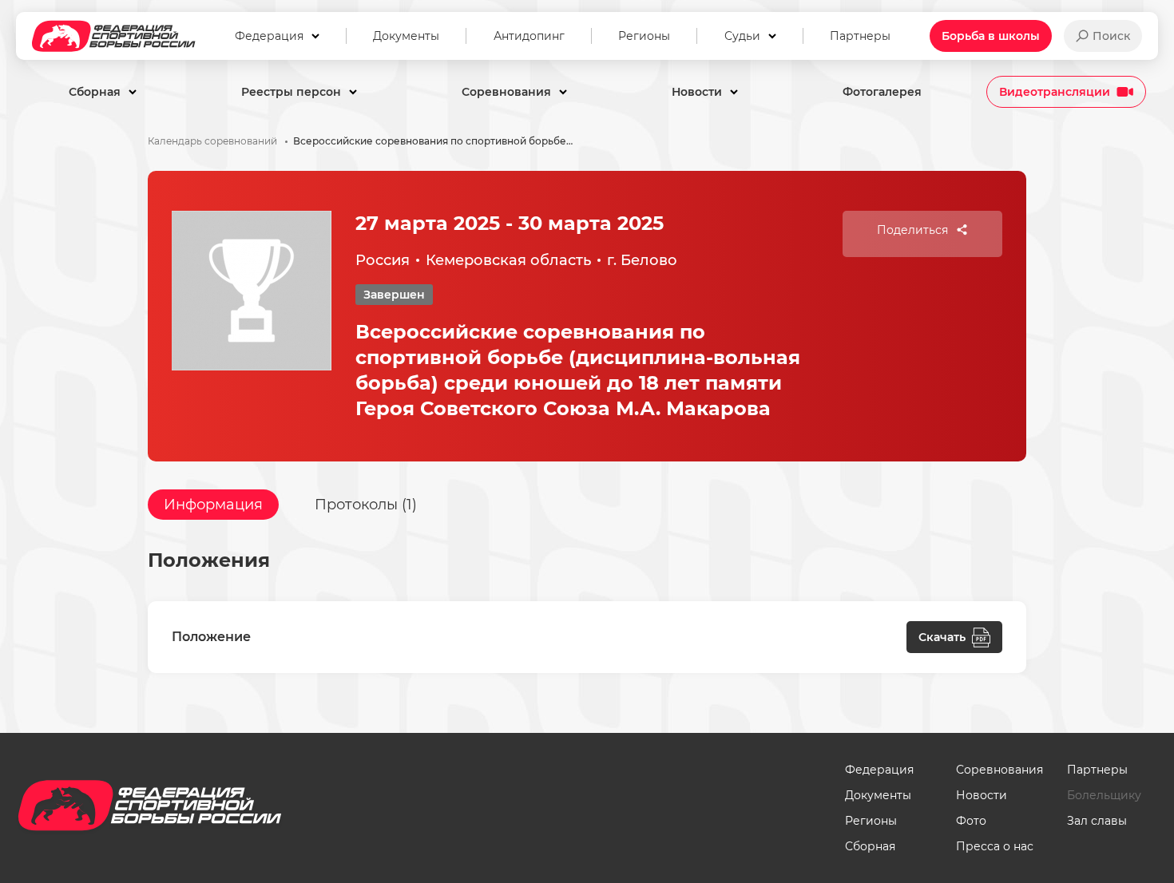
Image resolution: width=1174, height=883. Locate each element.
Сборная (870, 846)
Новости (981, 795)
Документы (878, 795)
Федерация (879, 769)
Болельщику (1104, 795)
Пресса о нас (994, 846)
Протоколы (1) (366, 504)
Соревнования (999, 769)
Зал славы (1097, 821)
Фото (971, 821)
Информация (213, 504)
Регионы (871, 821)
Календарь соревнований (212, 141)
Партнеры (1097, 769)
